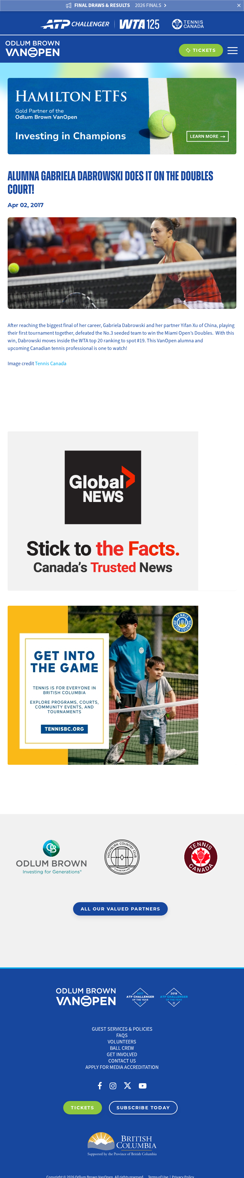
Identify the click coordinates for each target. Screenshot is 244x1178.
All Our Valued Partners (120, 909)
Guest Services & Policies (122, 1029)
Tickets (204, 50)
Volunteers (122, 1042)
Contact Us (122, 1061)
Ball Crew (122, 1048)
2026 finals (148, 5)
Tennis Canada (50, 363)
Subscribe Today (143, 1108)
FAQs (122, 1035)
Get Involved (122, 1054)
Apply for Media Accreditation (122, 1067)
